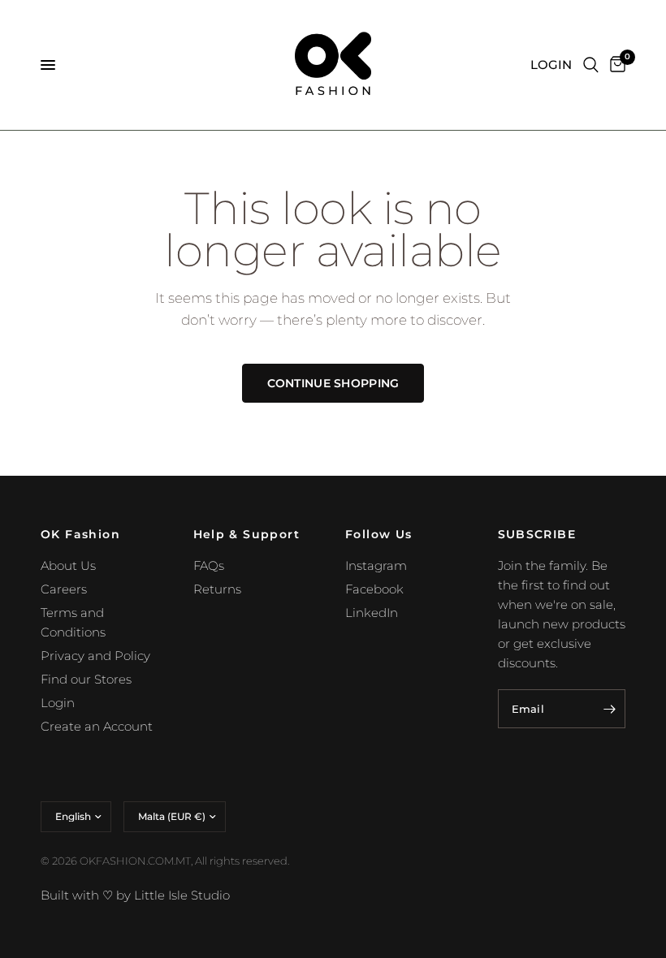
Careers (64, 589)
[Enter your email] (609, 708)
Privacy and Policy (95, 655)
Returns (217, 589)
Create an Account (97, 726)
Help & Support (247, 534)
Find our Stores (86, 679)
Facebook (374, 589)
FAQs (208, 565)
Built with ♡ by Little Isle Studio (135, 895)
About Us (68, 565)
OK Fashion (80, 534)
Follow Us (379, 534)
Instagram (376, 565)
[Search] (590, 65)
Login (58, 702)
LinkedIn (371, 612)
